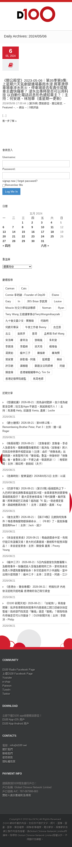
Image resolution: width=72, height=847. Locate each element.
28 (13, 241)
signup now (8, 180)
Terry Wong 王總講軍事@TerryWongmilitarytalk (32, 314)
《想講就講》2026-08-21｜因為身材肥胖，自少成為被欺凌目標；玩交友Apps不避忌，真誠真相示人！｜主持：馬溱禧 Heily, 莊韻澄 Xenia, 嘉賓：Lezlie (35, 406)
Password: (8, 169)
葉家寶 (9, 359)
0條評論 (33, 107)
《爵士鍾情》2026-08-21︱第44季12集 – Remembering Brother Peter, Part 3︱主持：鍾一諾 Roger (31, 427)
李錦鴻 (9, 346)
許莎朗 (9, 365)
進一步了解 (8, 121)
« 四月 (7, 245)
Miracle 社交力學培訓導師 (20, 307)
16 (33, 231)
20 (4, 236)
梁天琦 (38, 346)
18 (52, 231)
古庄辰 (57, 327)
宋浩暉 (9, 340)
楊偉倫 (53, 346)
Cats (24, 288)
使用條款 (7, 757)
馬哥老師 (38, 378)
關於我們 (7, 749)
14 (13, 231)
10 (42, 227)
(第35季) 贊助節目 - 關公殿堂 (45, 103)
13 (4, 231)
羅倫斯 (41, 352)
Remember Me (14, 184)
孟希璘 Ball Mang (54, 333)
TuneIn (6, 689)
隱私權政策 (8, 761)
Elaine (55, 294)
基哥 (34, 333)
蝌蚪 (59, 359)
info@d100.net (18, 745)
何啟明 (44, 320)
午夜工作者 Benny (35, 327)
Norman (46, 307)
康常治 (24, 340)
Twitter (6, 693)
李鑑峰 (24, 346)
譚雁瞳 (24, 365)
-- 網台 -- (22, 107)
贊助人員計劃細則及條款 (16, 795)
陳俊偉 (9, 372)
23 (33, 236)
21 (13, 236)
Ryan (61, 307)
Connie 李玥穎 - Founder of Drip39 (25, 294)
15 (23, 231)
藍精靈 (46, 359)
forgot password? (27, 180)
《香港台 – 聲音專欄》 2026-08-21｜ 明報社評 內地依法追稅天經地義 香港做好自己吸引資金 (33, 588)
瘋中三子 (25, 352)
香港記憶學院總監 (15, 378)
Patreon (6, 685)
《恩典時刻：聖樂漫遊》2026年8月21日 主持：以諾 (35, 475)
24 (42, 236)
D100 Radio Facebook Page (18, 669)
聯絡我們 (7, 753)
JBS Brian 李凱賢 (37, 301)
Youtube (7, 677)
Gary (8, 301)
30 (33, 241)
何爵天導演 (11, 327)
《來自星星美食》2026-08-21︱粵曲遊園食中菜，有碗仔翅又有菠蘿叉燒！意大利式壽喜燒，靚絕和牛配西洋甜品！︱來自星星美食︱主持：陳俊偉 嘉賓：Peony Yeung (35, 543)
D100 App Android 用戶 (15, 723)
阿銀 (62, 365)
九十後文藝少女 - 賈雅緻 (19, 320)
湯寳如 (9, 352)
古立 (8, 333)
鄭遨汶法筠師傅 (44, 365)
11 (52, 227)
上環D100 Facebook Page (17, 673)
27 (4, 241)
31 (42, 241)
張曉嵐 (38, 340)
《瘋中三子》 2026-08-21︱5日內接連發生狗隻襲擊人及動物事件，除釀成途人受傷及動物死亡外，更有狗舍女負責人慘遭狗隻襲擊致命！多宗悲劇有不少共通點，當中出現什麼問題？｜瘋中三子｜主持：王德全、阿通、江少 (34, 568)
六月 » (45, 245)
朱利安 (53, 340)
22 (23, 236)
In (19, 301)
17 (42, 231)
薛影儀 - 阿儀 (27, 359)
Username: (9, 157)
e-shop (6, 681)
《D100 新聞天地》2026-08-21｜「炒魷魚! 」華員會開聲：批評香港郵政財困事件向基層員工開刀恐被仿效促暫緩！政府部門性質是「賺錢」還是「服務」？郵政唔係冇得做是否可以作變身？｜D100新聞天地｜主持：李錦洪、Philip (34, 611)
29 (23, 241)
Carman (9, 288)
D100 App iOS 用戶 (13, 719)
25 (52, 236)
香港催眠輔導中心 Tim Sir (35, 372)
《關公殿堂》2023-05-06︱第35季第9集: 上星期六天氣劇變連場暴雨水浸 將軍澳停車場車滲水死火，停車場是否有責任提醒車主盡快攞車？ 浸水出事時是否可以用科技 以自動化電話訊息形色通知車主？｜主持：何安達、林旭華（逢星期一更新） (35, 90)
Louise (58, 301)
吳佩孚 (21, 333)
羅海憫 (56, 352)
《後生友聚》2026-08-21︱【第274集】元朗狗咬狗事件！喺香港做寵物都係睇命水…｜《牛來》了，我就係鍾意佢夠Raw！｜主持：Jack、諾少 (34, 521)
